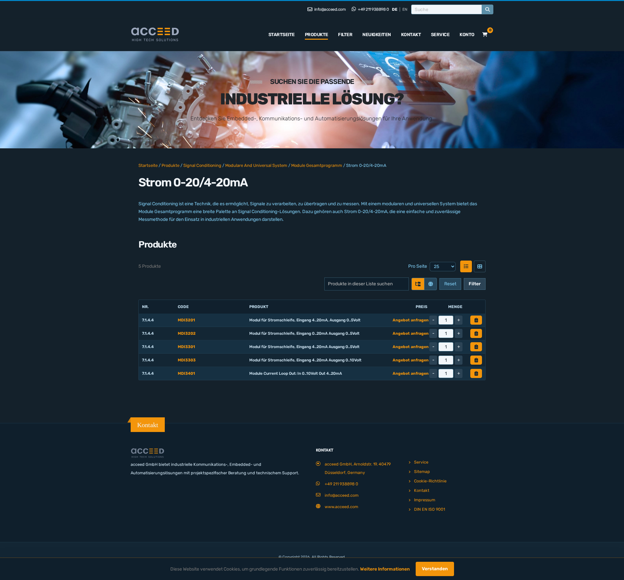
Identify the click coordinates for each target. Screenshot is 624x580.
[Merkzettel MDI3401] (476, 373)
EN (404, 9)
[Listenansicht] (466, 266)
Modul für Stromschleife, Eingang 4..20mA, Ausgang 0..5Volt (304, 320)
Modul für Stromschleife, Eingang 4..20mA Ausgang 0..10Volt (305, 360)
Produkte (316, 34)
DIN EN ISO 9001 (429, 509)
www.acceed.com (341, 506)
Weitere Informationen (385, 569)
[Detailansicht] (480, 266)
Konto (467, 34)
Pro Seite (417, 266)
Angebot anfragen (411, 320)
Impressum (424, 499)
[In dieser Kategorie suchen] (418, 284)
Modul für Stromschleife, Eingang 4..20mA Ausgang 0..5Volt (304, 346)
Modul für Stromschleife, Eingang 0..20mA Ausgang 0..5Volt (304, 333)
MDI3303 (187, 360)
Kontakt (411, 34)
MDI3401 (186, 373)
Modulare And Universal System (256, 165)
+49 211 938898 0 (373, 9)
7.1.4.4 (148, 320)
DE (394, 9)
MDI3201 (186, 320)
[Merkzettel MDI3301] (476, 346)
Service (440, 34)
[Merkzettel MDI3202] (476, 333)
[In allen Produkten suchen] (430, 284)
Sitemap (422, 471)
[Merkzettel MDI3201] (476, 320)
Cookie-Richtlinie (430, 481)
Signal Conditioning (202, 165)
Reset (450, 284)
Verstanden (435, 569)
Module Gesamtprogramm (316, 165)
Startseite (281, 34)
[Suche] (487, 9)
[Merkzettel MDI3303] (476, 360)
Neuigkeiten (376, 34)
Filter (345, 34)
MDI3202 (187, 333)
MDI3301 (186, 346)
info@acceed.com (329, 9)
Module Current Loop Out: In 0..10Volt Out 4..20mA (295, 373)
